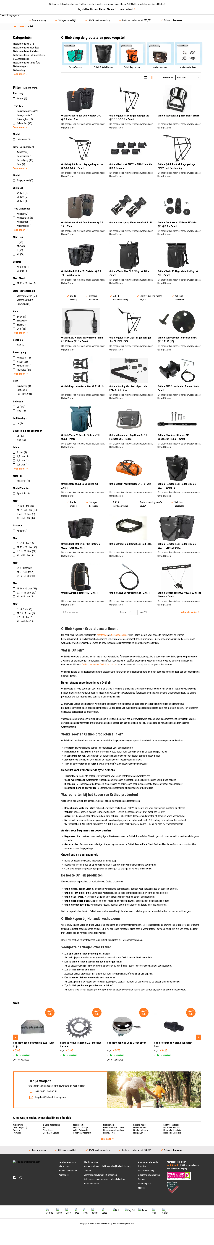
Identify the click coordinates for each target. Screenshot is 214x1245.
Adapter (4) (22, 152)
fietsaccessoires (119, 635)
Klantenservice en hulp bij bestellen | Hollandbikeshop (107, 1166)
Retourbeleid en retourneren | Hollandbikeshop (104, 1179)
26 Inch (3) (22, 201)
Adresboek (63, 1175)
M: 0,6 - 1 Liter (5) (26, 613)
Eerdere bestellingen (68, 1170)
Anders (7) (22, 530)
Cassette (16, 1130)
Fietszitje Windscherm (82, 1133)
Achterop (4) (23, 266)
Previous (15, 1037)
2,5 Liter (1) (23, 464)
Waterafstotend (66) (27, 296)
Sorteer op (168, 77)
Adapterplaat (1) (25, 217)
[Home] (15, 26)
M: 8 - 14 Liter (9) (25, 572)
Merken (141, 1188)
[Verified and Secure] (173, 1187)
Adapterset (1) (24, 221)
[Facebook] (14, 1177)
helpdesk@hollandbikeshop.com (50, 1097)
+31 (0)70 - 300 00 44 (46, 1091)
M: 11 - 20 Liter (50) (27, 547)
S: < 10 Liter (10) (25, 543)
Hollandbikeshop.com (107, 1224)
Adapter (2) (22, 213)
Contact (87, 1170)
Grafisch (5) (22, 390)
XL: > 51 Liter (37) (26, 518)
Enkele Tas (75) (24, 123)
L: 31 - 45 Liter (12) (26, 592)
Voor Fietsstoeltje (80, 1127)
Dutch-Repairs (144, 1183)
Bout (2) (21, 164)
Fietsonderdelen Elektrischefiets (29, 55)
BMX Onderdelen (21, 58)
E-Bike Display (48, 1130)
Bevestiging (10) (25, 160)
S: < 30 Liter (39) (25, 506)
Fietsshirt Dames (140, 1127)
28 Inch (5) (22, 197)
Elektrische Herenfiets (172, 1130)
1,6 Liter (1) (23, 460)
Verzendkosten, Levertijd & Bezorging (100, 1175)
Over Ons (142, 1166)
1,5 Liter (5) (23, 456)
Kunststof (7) (23, 480)
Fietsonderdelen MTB (23, 43)
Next (198, 1037)
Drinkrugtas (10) (25, 119)
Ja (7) (20, 423)
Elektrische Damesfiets (172, 1127)
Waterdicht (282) (25, 299)
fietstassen (102, 635)
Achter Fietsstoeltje (81, 1130)
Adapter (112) (24, 357)
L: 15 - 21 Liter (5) (26, 575)
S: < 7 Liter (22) (24, 567)
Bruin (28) (21, 324)
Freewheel (17, 1133)
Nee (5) (20, 344)
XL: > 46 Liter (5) (25, 596)
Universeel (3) (24, 139)
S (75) (20, 242)
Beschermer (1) (24, 156)
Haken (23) (22, 361)
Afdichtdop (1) (24, 225)
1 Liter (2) (22, 452)
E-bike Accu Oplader (51, 1133)
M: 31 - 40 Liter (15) (27, 510)
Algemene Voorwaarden (149, 1175)
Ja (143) (21, 406)
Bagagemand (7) (25, 180)
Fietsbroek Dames (140, 1130)
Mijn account (64, 1166)
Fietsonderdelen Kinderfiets (26, 62)
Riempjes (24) (24, 369)
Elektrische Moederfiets (172, 1133)
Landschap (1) (24, 386)
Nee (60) (21, 439)
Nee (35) (21, 410)
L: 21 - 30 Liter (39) (26, 551)
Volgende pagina (189, 612)
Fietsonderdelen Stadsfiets (26, 51)
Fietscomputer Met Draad (113, 1127)
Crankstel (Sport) (20, 1127)
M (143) (21, 246)
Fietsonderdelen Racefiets (26, 47)
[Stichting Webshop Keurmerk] (179, 1175)
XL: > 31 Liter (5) (25, 555)
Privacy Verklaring (146, 1170)
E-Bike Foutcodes (91, 1183)
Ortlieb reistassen (90, 664)
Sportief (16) (23, 493)
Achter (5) (22, 98)
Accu (45, 1127)
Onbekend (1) (23, 304)
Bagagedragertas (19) (27, 111)
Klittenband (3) (24, 365)
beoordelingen (189, 1165)
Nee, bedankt (126, 9)
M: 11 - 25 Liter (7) (26, 283)
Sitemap (142, 1179)
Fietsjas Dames (139, 1133)
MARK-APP (130, 1224)
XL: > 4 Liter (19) (25, 621)
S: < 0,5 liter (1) (24, 609)
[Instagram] (20, 1177)
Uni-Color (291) (24, 394)
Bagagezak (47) (24, 115)
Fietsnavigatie (109, 1133)
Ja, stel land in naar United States (96, 9)
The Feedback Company (177, 1168)
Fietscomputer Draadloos (113, 1130)
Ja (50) (20, 435)
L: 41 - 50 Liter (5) (26, 514)
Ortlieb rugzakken (108, 664)
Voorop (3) (22, 270)
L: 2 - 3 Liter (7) (24, 617)
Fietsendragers (20, 66)
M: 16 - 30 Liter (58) (27, 588)
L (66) (20, 250)
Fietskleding (19, 70)
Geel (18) (21, 328)
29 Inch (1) (22, 193)
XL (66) (20, 254)
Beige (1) (21, 316)
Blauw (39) (22, 320)
